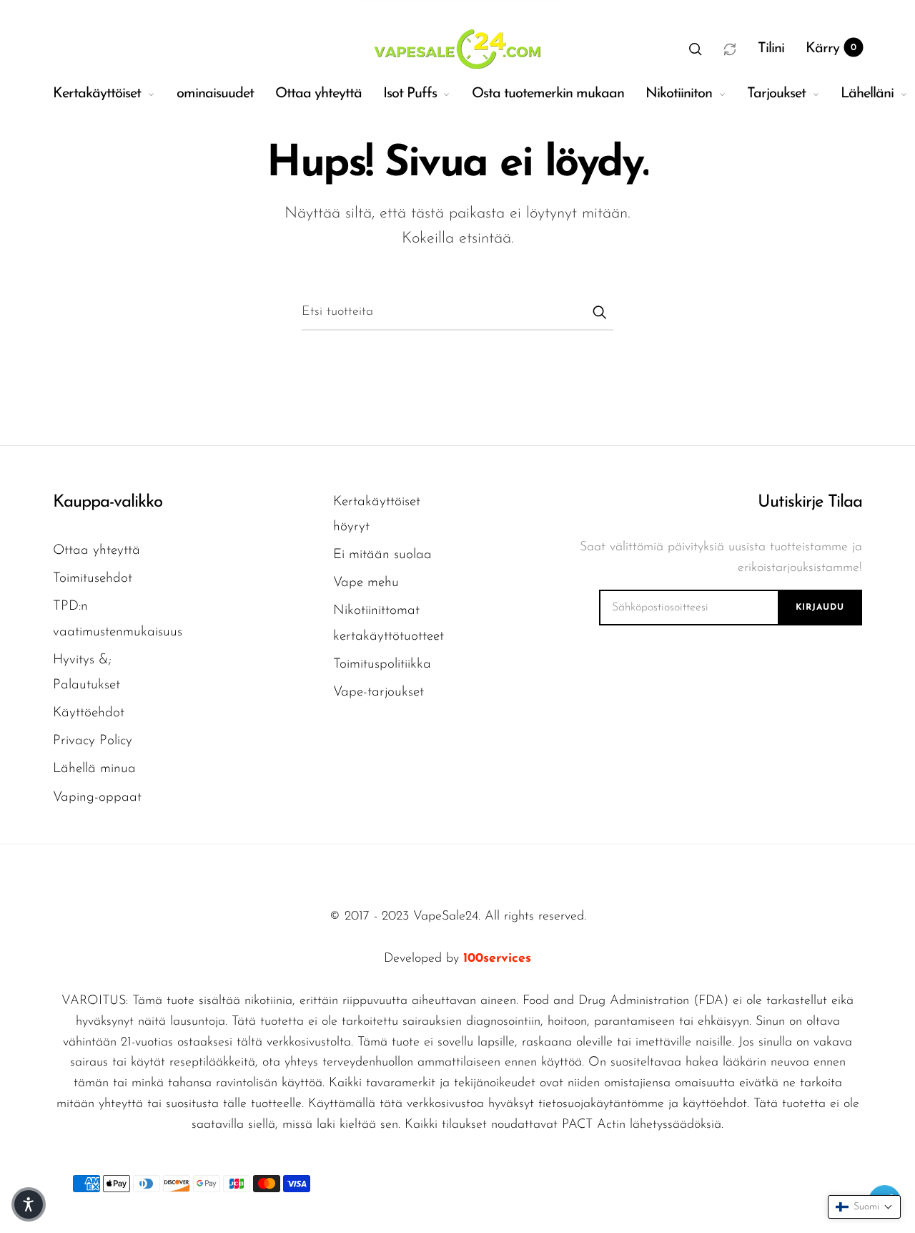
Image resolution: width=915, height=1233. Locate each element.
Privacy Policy (92, 741)
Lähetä (599, 312)
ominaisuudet (215, 94)
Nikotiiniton (679, 94)
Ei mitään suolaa (382, 555)
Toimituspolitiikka (382, 664)
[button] (695, 48)
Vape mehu (366, 583)
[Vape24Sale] (455, 49)
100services (497, 958)
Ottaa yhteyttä (318, 94)
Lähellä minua (94, 769)
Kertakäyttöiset (97, 94)
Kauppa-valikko (107, 502)
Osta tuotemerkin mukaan (548, 94)
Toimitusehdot (92, 578)
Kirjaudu (820, 607)
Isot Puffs (410, 94)
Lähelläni (867, 94)
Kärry (831, 49)
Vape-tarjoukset (378, 692)
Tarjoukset (776, 94)
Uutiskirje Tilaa (810, 502)
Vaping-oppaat (97, 797)
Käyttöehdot (88, 713)
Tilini (771, 49)
